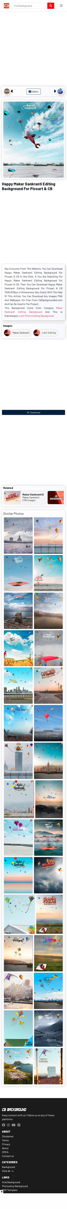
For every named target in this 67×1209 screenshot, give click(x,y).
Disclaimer (7, 1136)
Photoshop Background (15, 1186)
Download (35, 412)
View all (6, 1170)
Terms (5, 1140)
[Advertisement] (33, 49)
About (5, 1148)
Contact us (8, 1155)
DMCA (5, 1152)
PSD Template (9, 1189)
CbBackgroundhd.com (50, 300)
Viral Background (11, 1182)
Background (8, 1166)
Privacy (6, 1144)
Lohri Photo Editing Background (36, 315)
